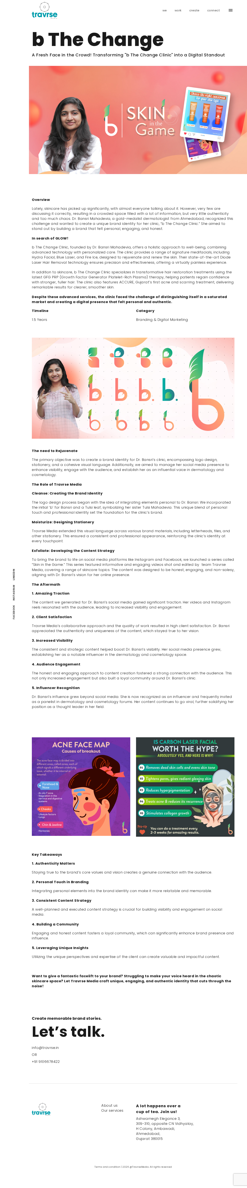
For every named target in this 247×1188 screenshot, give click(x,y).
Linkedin (13, 574)
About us (109, 1105)
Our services (112, 1110)
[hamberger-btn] (231, 10)
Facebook (13, 612)
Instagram (13, 593)
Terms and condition (107, 1166)
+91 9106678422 (46, 1061)
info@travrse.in (45, 1047)
